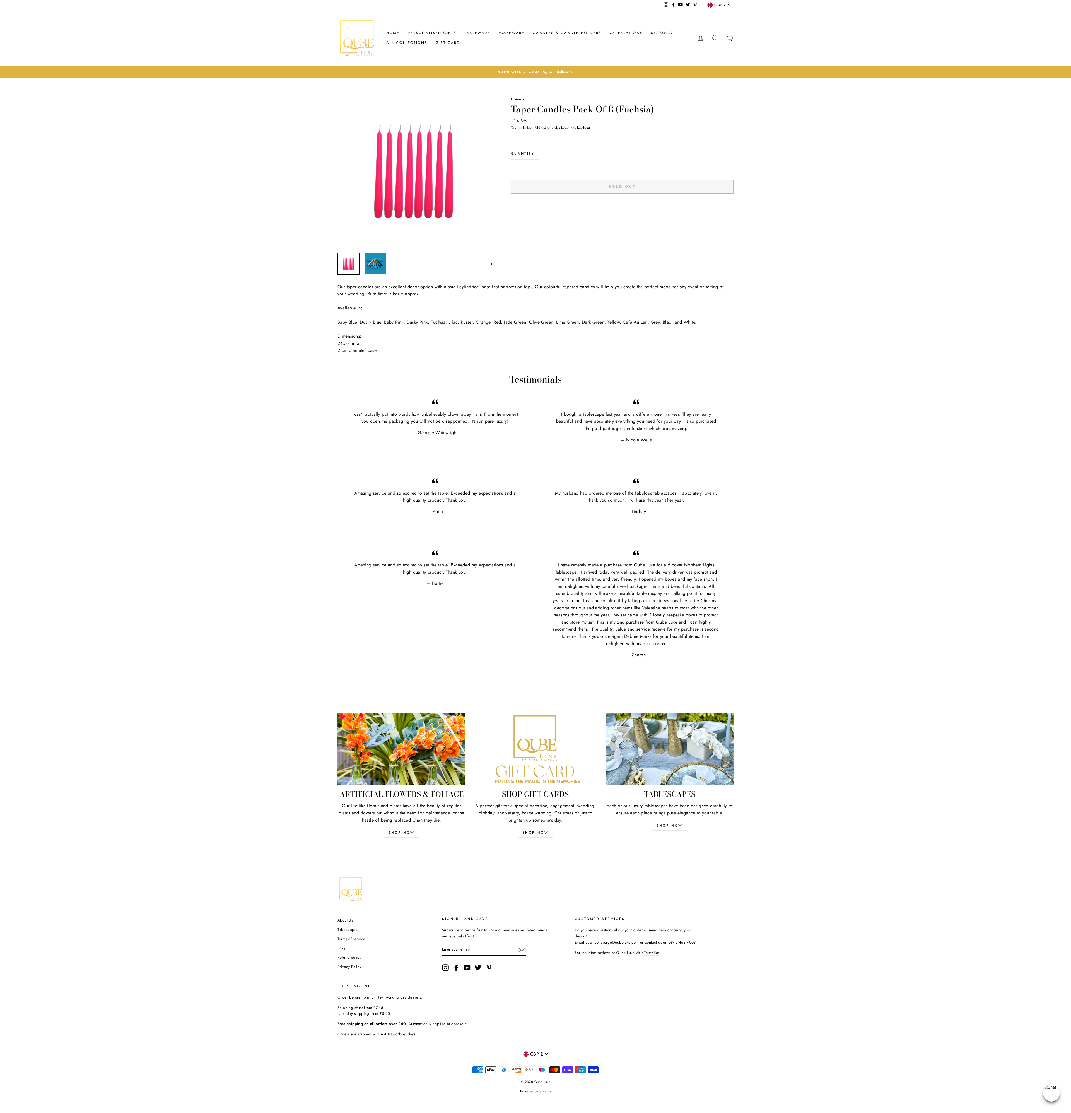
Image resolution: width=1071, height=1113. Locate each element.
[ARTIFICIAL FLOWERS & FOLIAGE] (401, 749)
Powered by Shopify (535, 1091)
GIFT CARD (448, 42)
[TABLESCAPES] (670, 749)
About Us (345, 920)
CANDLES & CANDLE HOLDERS (567, 32)
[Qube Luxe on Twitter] (478, 967)
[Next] (488, 264)
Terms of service (351, 939)
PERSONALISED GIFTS (432, 32)
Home (392, 32)
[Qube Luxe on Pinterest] (489, 967)
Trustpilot (651, 952)
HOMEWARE (512, 32)
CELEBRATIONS (626, 32)
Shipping (543, 128)
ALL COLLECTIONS (406, 42)
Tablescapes (347, 929)
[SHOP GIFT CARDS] (536, 749)
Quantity (523, 153)
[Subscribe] (522, 949)
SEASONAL (663, 32)
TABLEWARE (477, 32)
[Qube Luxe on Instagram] (445, 967)
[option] (535, 72)
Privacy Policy (349, 966)
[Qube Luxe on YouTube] (467, 967)
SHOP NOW (401, 832)
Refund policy (349, 957)
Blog (341, 948)
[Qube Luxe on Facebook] (456, 967)
